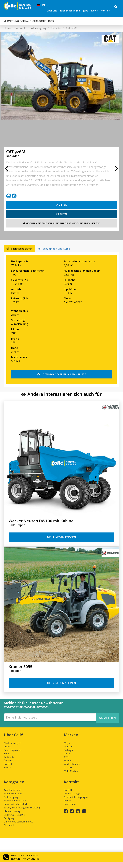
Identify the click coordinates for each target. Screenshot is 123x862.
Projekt (7, 746)
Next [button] (116, 169)
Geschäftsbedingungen (76, 797)
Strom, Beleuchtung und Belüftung (22, 807)
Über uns (52, 10)
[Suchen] (115, 7)
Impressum (70, 804)
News (94, 10)
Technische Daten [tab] (21, 248)
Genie (67, 753)
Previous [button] (6, 169)
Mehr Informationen (61, 537)
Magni (67, 743)
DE (43, 5)
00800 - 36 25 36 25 (25, 859)
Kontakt (105, 10)
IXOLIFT (68, 767)
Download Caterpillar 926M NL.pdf (64, 374)
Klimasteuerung (12, 811)
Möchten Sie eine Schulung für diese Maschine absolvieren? (62, 223)
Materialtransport (13, 793)
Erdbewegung (11, 797)
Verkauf (25, 20)
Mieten (62, 204)
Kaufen (62, 214)
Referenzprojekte (13, 750)
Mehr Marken (71, 771)
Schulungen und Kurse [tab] (56, 248)
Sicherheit (9, 825)
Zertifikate (9, 757)
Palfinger (68, 750)
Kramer (68, 760)
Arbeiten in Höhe (12, 790)
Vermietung (11, 20)
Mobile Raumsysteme (15, 800)
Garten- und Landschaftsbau (18, 821)
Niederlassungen (70, 10)
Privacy (67, 800)
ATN (66, 757)
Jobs (85, 10)
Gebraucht (39, 20)
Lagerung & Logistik (14, 814)
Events (7, 753)
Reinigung (9, 818)
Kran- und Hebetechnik (15, 804)
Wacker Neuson (72, 764)
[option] (61, 76)
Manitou (68, 746)
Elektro (7, 767)
